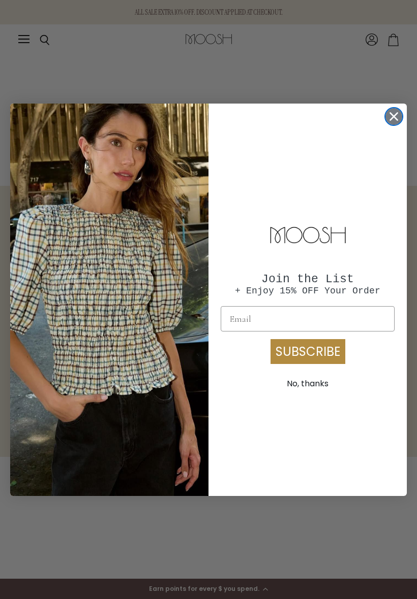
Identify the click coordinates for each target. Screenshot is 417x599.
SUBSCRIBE (308, 351)
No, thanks (308, 383)
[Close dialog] (394, 116)
